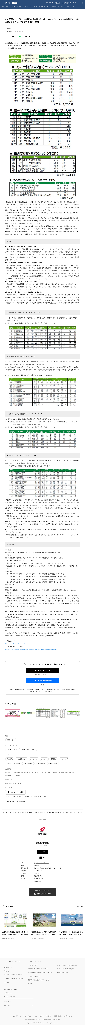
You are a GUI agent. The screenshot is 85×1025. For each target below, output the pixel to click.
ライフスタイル (66, 6)
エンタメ (34, 6)
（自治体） (37, 772)
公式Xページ (7, 1001)
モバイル (20, 6)
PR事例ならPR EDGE (62, 972)
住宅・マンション (12, 749)
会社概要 (15, 1016)
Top (3, 6)
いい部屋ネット (21, 759)
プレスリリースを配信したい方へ (13, 978)
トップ (5, 812)
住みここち (34, 759)
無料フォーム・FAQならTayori (65, 969)
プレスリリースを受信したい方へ (13, 975)
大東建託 (10, 759)
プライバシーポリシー (26, 1016)
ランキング (64, 759)
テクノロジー (10, 6)
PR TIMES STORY (33, 965)
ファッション (54, 6)
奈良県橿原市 (40, 763)
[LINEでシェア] (20, 36)
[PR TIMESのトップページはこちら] (11, 2)
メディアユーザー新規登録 (42, 680)
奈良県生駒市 (28, 763)
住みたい (44, 759)
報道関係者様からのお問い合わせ (63, 1016)
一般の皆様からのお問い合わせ (51, 1019)
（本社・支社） (18, 772)
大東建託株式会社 (27, 812)
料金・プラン (8, 971)
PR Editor (30, 984)
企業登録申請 (66, 3)
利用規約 (48, 1016)
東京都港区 (9, 772)
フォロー (42, 851)
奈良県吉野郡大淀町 (13, 763)
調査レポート (11, 740)
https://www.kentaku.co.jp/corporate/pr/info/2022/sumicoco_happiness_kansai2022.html (31, 649)
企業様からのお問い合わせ (32, 1019)
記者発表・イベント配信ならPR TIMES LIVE (40, 972)
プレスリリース (14, 812)
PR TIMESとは (8, 967)
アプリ (27, 6)
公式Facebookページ (10, 993)
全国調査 (54, 759)
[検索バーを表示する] (82, 2)
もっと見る (79, 906)
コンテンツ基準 (39, 1016)
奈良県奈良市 (53, 763)
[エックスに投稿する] (12, 36)
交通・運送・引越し (28, 749)
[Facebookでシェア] (16, 36)
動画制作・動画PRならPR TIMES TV (38, 969)
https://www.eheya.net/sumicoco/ (15, 644)
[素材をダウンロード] (26, 36)
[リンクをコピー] (29, 36)
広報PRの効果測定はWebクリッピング (38, 980)
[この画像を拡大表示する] (12, 713)
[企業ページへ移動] (42, 832)
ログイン (76, 3)
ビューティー (43, 6)
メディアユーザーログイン (42, 670)
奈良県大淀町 (9, 775)
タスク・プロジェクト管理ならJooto (67, 965)
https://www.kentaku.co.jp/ (13, 783)
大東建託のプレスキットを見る (15, 801)
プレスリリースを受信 (53, 3)
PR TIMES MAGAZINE (34, 976)
